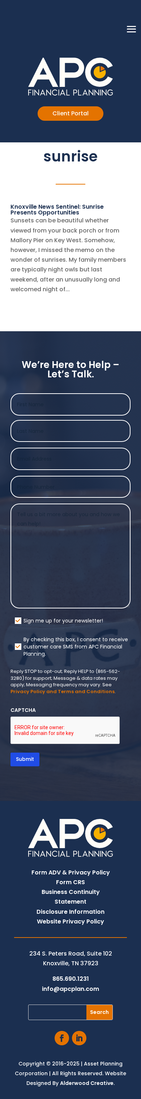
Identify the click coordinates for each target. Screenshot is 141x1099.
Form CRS (70, 882)
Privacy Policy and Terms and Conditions (62, 691)
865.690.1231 (70, 979)
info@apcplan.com (70, 989)
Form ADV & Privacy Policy (70, 872)
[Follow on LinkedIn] (79, 1038)
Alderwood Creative (87, 1083)
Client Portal (70, 113)
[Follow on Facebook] (62, 1038)
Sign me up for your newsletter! (63, 620)
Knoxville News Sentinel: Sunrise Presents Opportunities (57, 210)
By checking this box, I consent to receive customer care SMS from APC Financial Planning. (76, 646)
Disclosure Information (70, 912)
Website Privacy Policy (70, 921)
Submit (25, 759)
